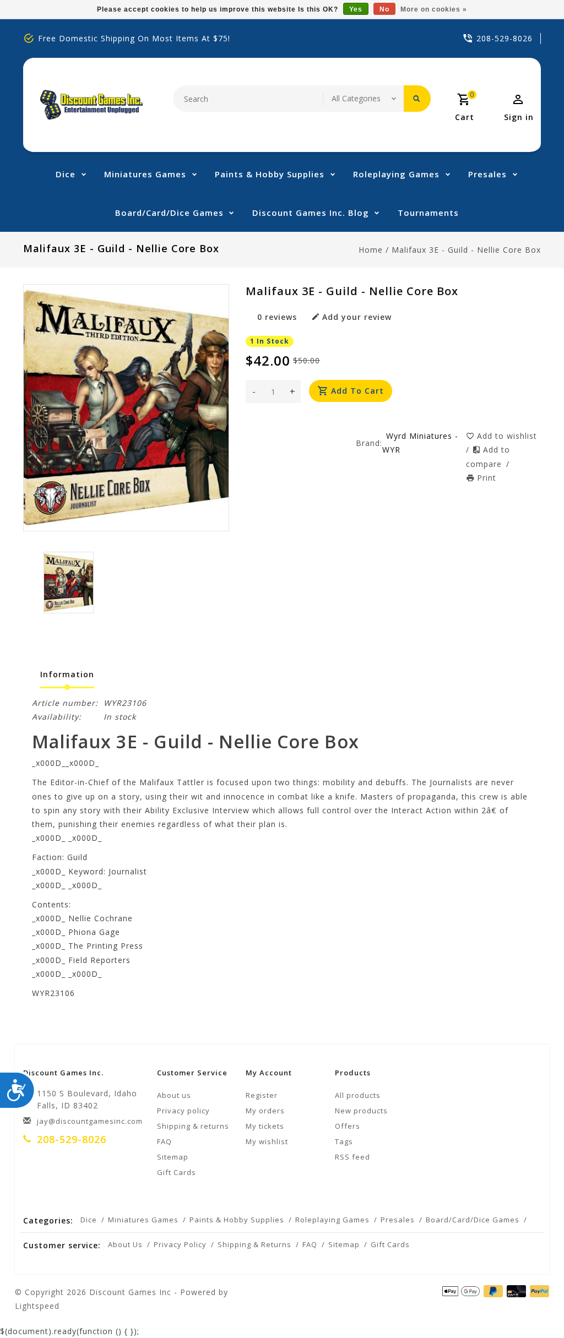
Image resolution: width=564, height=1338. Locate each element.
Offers (347, 1126)
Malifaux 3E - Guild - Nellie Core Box (466, 249)
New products (361, 1111)
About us (174, 1095)
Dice (65, 174)
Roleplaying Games (396, 174)
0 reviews (277, 317)
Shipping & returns (193, 1126)
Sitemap (172, 1157)
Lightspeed (37, 1306)
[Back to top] (531, 1305)
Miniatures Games (145, 174)
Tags (344, 1141)
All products (358, 1095)
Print (486, 477)
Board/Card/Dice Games (169, 212)
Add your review (357, 317)
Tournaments (428, 212)
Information (67, 674)
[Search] (417, 98)
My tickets (265, 1126)
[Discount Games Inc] (91, 105)
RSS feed (352, 1157)
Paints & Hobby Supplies (269, 174)
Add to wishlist (507, 436)
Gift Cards (176, 1172)
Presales (487, 174)
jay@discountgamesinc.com (90, 1121)
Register (262, 1095)
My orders (265, 1111)
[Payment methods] (537, 1291)
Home (371, 249)
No (384, 9)
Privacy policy (183, 1111)
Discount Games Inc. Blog (310, 212)
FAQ (164, 1141)
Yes (355, 9)
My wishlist (267, 1141)
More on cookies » (433, 9)
